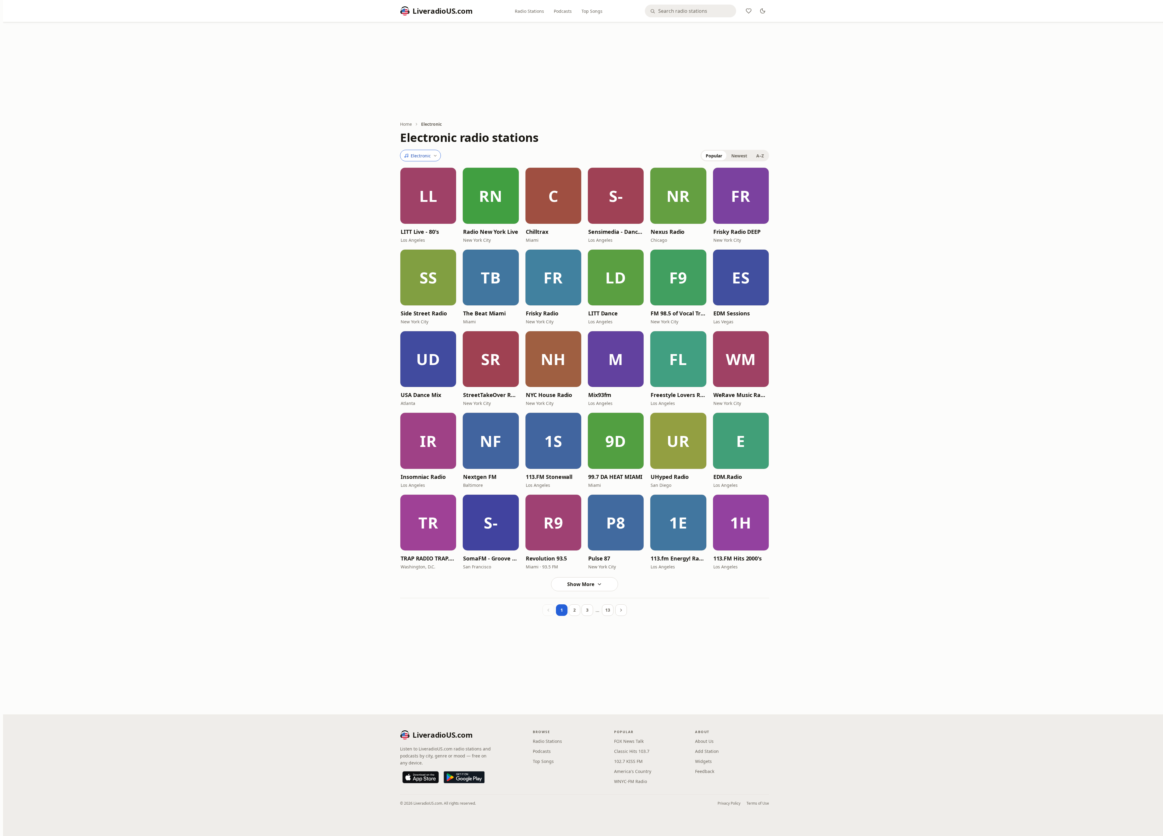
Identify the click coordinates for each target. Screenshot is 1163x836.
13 (607, 610)
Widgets (703, 761)
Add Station (707, 751)
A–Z (760, 156)
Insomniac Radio (423, 476)
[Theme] (762, 11)
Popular (714, 156)
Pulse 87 (599, 558)
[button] (428, 195)
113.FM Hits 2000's (737, 558)
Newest (739, 156)
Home (406, 124)
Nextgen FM (479, 476)
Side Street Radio (424, 313)
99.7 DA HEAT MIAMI (615, 476)
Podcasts (563, 11)
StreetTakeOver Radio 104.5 (490, 395)
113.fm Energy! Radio (678, 558)
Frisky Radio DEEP (737, 231)
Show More (580, 584)
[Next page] (621, 610)
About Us (704, 741)
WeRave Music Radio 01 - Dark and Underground (740, 395)
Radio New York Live (490, 231)
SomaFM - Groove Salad (490, 558)
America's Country (632, 771)
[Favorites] (748, 11)
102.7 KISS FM (628, 761)
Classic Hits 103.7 (631, 751)
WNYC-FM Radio (630, 781)
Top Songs (592, 11)
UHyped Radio (670, 476)
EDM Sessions (731, 313)
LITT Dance (603, 313)
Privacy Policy (729, 803)
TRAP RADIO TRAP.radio (428, 558)
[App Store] (420, 777)
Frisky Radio (542, 313)
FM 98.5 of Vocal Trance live (678, 313)
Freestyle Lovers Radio (678, 395)
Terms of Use (758, 803)
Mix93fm (599, 395)
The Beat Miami (484, 313)
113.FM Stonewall (549, 476)
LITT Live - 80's (420, 231)
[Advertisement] (584, 72)
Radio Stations (529, 11)
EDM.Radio (727, 476)
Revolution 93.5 (546, 558)
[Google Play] (464, 777)
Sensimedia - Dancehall (615, 231)
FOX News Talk (629, 741)
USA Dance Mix (421, 395)
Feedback (704, 771)
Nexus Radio (667, 231)
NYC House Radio (549, 395)
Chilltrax (537, 231)
